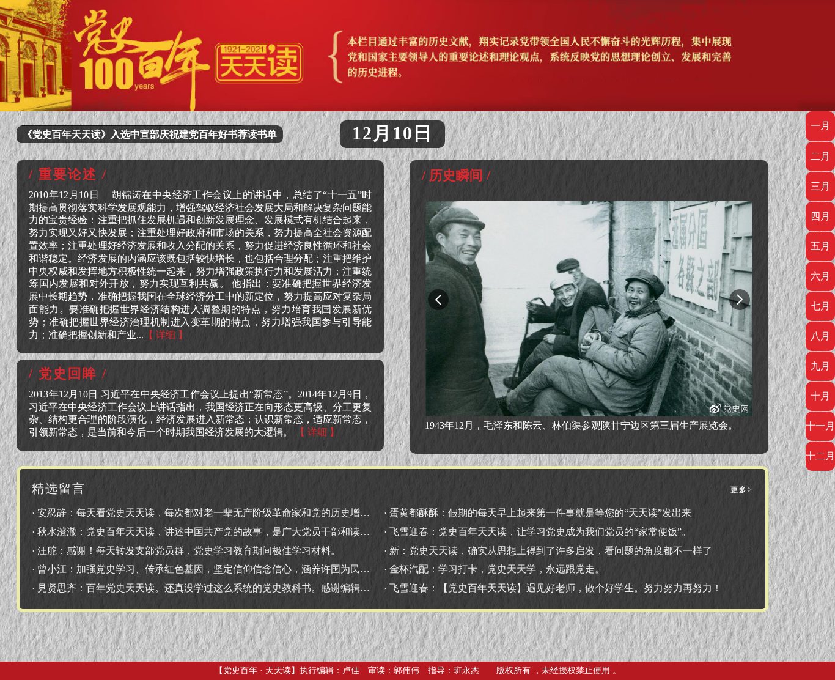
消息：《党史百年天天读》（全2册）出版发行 (123, 134)
